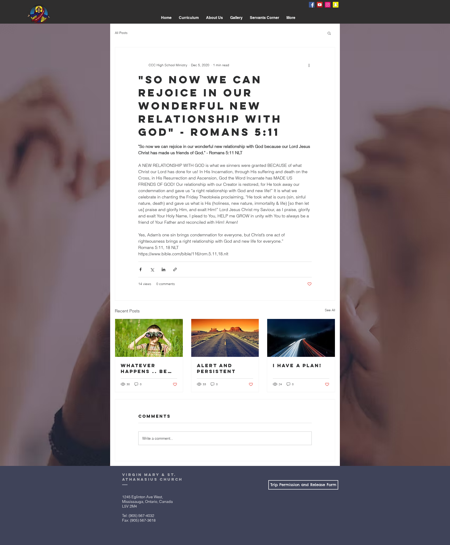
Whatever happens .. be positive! (144, 368)
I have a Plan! (297, 365)
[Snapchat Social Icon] (335, 4)
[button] (214, 18)
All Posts (121, 33)
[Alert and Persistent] (225, 338)
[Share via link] (175, 269)
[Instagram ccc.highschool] (327, 4)
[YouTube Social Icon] (319, 4)
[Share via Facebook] (140, 269)
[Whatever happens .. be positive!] (149, 338)
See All (330, 310)
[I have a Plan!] (301, 338)
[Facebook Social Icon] (312, 4)
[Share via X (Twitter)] (152, 269)
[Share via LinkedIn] (163, 269)
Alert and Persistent (216, 368)
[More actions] (309, 65)
